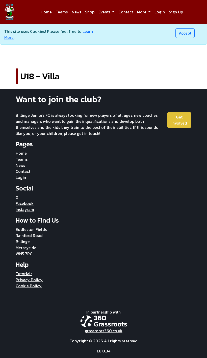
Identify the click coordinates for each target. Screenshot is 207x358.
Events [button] (104, 12)
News (76, 12)
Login (159, 12)
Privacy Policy (29, 280)
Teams (62, 12)
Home (46, 12)
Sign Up (176, 12)
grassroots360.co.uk (103, 331)
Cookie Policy (29, 286)
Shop (89, 12)
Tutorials (24, 274)
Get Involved (179, 120)
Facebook (25, 203)
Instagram (25, 209)
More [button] (142, 12)
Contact (125, 12)
